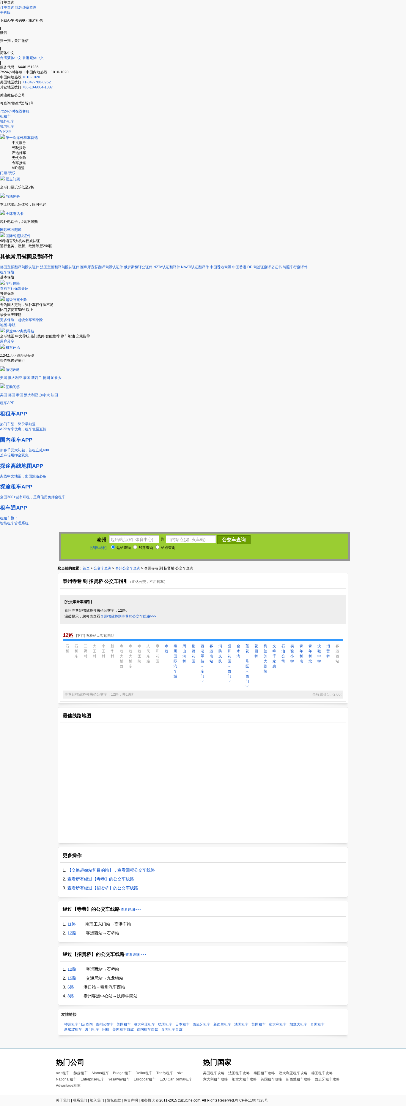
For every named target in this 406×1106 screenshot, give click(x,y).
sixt (179, 1073)
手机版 (5, 12)
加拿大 (56, 378)
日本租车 (182, 1024)
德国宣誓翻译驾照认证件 (19, 267)
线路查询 (145, 548)
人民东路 (148, 653)
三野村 (85, 651)
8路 (70, 996)
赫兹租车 (80, 1073)
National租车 (66, 1079)
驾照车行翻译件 (295, 267)
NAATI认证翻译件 (195, 267)
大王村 (94, 651)
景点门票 (13, 179)
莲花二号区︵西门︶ (247, 666)
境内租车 (7, 126)
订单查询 (7, 7)
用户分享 (7, 341)
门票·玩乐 (7, 173)
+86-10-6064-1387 (37, 87)
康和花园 (157, 653)
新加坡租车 (73, 1029)
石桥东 (76, 651)
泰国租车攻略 (264, 1073)
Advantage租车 (68, 1085)
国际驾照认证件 (18, 236)
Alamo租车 (100, 1073)
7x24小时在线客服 (14, 111)
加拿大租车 (298, 1024)
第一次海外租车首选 (22, 138)
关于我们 (63, 1100)
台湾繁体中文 (11, 58)
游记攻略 (13, 370)
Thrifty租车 (164, 1073)
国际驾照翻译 (10, 230)
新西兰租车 (222, 1024)
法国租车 (241, 1024)
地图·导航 (7, 325)
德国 (46, 378)
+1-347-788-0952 (36, 82)
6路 (70, 987)
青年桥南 (301, 653)
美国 (3, 378)
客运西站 (337, 653)
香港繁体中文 (33, 58)
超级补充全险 (16, 300)
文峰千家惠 (274, 656)
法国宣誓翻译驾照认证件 (59, 267)
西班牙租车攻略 (327, 1079)
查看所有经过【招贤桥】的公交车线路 (102, 888)
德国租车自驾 (147, 1029)
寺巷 (166, 648)
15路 (71, 978)
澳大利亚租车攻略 (293, 1073)
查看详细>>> (131, 909)
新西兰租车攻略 (298, 1079)
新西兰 (36, 378)
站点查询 (167, 548)
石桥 (67, 648)
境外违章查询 (26, 7)
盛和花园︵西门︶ (229, 663)
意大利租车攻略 (215, 1079)
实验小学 (292, 653)
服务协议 (148, 1100)
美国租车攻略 (213, 1073)
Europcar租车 (145, 1079)
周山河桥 (184, 653)
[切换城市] (98, 548)
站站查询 (123, 548)
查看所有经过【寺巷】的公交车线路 (100, 879)
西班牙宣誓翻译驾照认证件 (101, 267)
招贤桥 (328, 651)
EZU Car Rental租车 (176, 1079)
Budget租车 (122, 1073)
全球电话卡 (14, 214)
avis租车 (63, 1073)
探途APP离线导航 (20, 331)
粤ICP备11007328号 (251, 1100)
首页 (86, 568)
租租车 (5, 116)
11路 (71, 924)
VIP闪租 (6, 131)
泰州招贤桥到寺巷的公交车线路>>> (128, 616)
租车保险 (7, 272)
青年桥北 (310, 653)
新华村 (112, 651)
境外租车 (7, 121)
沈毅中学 (319, 653)
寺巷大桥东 (130, 656)
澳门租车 (92, 1029)
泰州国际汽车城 (175, 661)
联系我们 (80, 1100)
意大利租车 (278, 1024)
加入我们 (97, 1100)
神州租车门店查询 (78, 1024)
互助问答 (13, 387)
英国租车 (258, 1024)
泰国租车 (317, 1024)
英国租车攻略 (271, 1079)
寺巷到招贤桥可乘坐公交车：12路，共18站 (98, 694)
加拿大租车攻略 (244, 1079)
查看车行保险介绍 (14, 288)
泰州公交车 (105, 1024)
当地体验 (13, 196)
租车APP (7, 403)
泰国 (26, 378)
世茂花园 (193, 653)
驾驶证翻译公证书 (267, 267)
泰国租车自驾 (171, 1029)
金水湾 (238, 651)
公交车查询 (102, 568)
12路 (71, 933)
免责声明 (131, 1100)
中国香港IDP (242, 267)
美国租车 (124, 1024)
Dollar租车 (144, 1073)
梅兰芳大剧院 (265, 658)
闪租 (105, 1029)
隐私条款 (114, 1100)
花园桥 (256, 651)
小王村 (103, 651)
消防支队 (220, 653)
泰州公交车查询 (127, 568)
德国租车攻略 (322, 1073)
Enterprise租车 (92, 1079)
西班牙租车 (201, 1024)
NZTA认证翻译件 (166, 267)
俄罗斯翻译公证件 (138, 267)
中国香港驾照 (220, 267)
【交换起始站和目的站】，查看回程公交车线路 (111, 870)
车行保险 (13, 283)
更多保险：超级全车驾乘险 (21, 320)
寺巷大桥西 (121, 656)
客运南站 (211, 653)
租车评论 (13, 347)
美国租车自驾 (123, 1029)
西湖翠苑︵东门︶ (202, 663)
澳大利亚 (15, 378)
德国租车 (165, 1024)
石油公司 (283, 653)
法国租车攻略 (239, 1073)
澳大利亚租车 (144, 1024)
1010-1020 (31, 77)
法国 (54, 395)
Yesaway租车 (119, 1079)
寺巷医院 (139, 653)
